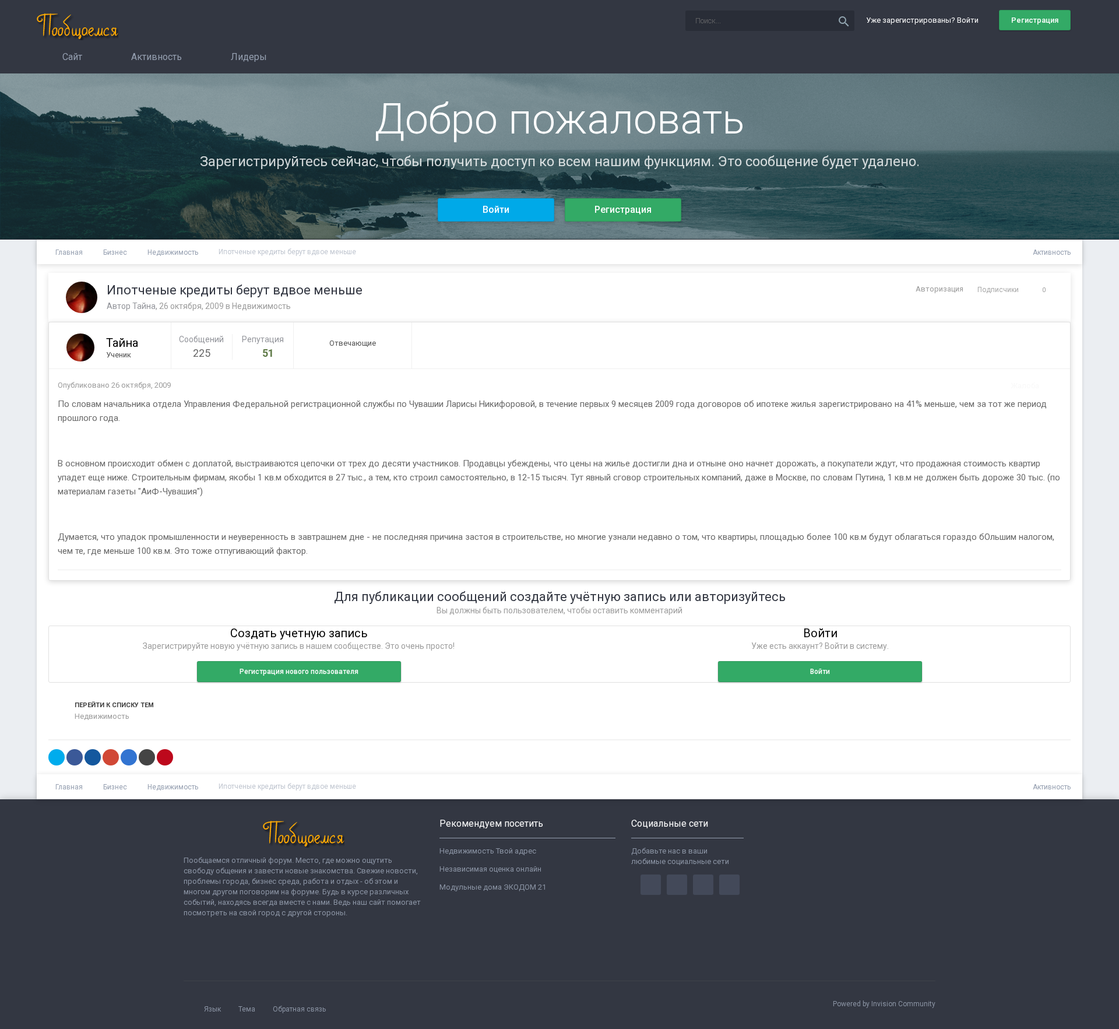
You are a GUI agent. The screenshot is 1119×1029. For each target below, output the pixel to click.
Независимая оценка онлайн (490, 869)
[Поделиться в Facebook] (74, 757)
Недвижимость (261, 306)
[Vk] (729, 885)
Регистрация (1034, 20)
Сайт (71, 56)
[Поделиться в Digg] (93, 757)
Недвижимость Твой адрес (487, 851)
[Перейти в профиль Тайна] (81, 297)
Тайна (144, 306)
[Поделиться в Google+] (111, 757)
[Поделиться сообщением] (1050, 385)
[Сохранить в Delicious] (129, 757)
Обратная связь (299, 1009)
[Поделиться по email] (147, 757)
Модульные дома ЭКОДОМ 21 (492, 887)
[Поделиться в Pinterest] (165, 757)
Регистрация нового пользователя (299, 672)
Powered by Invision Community (884, 1004)
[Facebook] (651, 885)
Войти (496, 209)
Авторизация (939, 289)
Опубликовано (114, 385)
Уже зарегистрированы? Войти (924, 20)
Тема (247, 1009)
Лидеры (247, 56)
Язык (213, 1009)
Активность (155, 56)
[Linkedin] (703, 885)
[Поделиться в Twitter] (56, 757)
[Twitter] (677, 885)
